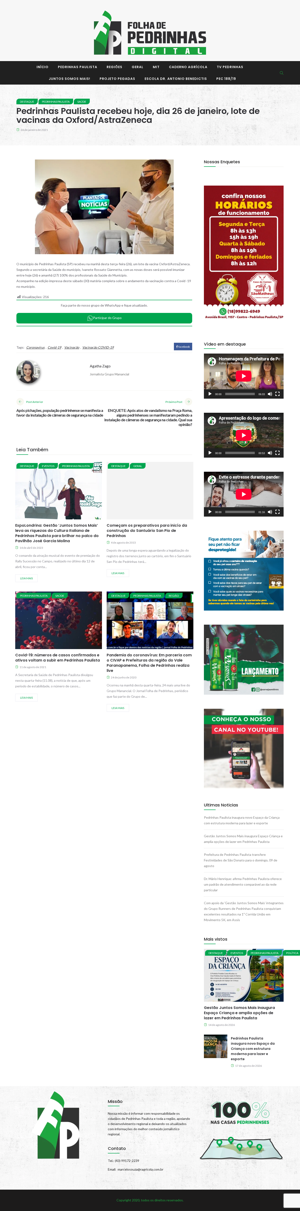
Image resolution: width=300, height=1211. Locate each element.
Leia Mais (26, 578)
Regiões (114, 67)
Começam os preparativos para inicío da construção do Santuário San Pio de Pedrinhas (147, 530)
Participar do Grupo (107, 318)
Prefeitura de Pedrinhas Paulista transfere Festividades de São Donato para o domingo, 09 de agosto (240, 860)
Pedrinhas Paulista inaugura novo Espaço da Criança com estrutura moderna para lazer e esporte (253, 1048)
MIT (156, 67)
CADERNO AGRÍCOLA (188, 67)
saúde (81, 101)
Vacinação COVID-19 (98, 347)
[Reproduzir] (210, 394)
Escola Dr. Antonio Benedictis (176, 78)
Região (174, 595)
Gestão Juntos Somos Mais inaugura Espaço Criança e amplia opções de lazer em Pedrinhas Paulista (239, 1013)
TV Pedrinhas (230, 67)
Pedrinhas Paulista (77, 67)
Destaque (27, 101)
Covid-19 (54, 347)
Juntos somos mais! (69, 78)
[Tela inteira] (277, 394)
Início (43, 67)
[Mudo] (270, 394)
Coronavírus (35, 347)
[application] (244, 376)
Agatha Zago (100, 366)
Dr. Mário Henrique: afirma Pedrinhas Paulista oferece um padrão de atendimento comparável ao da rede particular (243, 884)
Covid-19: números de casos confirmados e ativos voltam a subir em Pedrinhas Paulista (57, 657)
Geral (137, 67)
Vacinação (71, 347)
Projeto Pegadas (117, 78)
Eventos (48, 466)
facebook (184, 346)
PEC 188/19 (226, 78)
